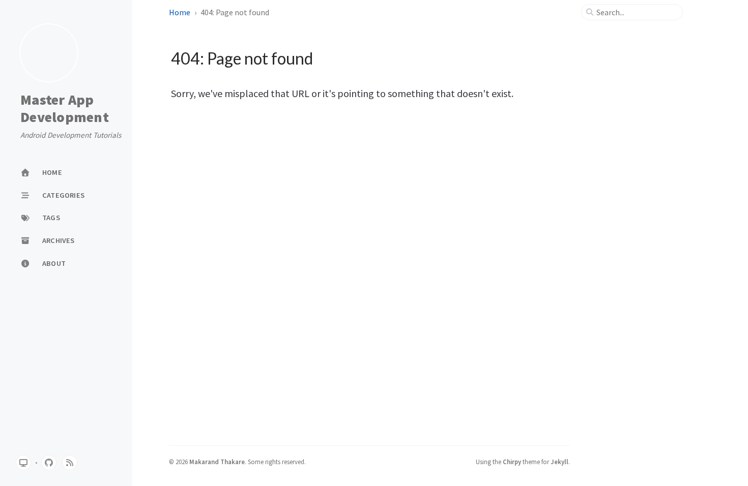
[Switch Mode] (23, 462)
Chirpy (512, 462)
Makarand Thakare (217, 462)
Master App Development (64, 109)
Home (179, 12)
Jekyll (559, 462)
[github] (49, 462)
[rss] (70, 462)
